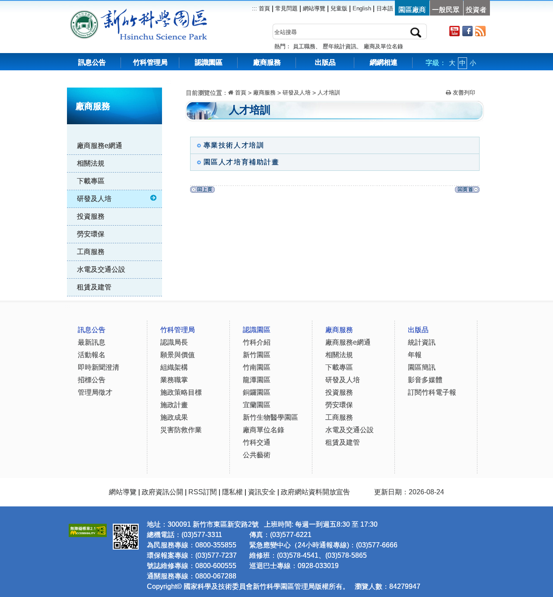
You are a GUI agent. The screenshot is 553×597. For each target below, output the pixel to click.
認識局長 (174, 342)
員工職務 (304, 46)
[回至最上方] (467, 191)
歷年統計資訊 (339, 46)
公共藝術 (256, 455)
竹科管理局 (150, 62)
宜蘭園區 (256, 404)
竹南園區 (256, 367)
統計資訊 (421, 342)
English (362, 8)
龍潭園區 (256, 379)
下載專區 (91, 181)
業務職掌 (174, 379)
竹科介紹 (256, 342)
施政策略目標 (181, 392)
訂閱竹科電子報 (432, 392)
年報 (415, 354)
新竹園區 (256, 354)
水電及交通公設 (101, 269)
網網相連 (383, 62)
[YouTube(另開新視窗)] (454, 31)
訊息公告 (92, 62)
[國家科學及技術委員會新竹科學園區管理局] (158, 12)
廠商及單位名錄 (383, 46)
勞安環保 (91, 234)
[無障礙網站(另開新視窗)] (88, 529)
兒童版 (339, 8)
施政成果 (174, 417)
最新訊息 (91, 342)
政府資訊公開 (162, 492)
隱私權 (232, 492)
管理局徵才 (95, 392)
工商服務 (91, 251)
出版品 (325, 62)
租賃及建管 (94, 287)
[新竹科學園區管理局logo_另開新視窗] (84, 12)
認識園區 (208, 62)
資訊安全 (262, 492)
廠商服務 (267, 62)
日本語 (384, 8)
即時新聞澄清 (98, 367)
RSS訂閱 (202, 492)
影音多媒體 (425, 379)
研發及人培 (94, 198)
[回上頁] (202, 191)
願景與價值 (177, 354)
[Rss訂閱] (480, 31)
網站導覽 (314, 8)
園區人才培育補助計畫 (241, 162)
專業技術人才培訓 (233, 145)
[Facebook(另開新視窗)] (467, 31)
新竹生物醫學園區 (270, 417)
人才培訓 (329, 92)
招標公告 (91, 379)
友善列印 (463, 92)
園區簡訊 (421, 367)
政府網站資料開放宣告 (315, 492)
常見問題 (286, 8)
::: (169, 82)
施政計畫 (174, 404)
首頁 (263, 8)
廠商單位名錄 (263, 430)
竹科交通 (256, 442)
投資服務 (91, 216)
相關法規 (91, 163)
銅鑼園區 (256, 392)
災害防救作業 (181, 430)
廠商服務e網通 (99, 145)
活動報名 (91, 354)
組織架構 (174, 367)
